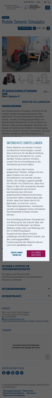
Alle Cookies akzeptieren (36, 253)
